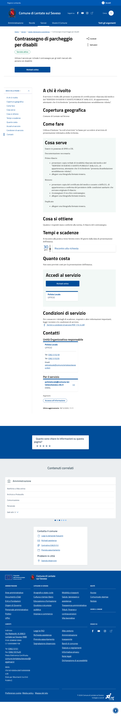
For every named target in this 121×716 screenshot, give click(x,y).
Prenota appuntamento (44, 639)
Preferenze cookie (13, 693)
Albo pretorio (67, 630)
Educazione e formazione (45, 601)
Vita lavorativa (68, 618)
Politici (8, 613)
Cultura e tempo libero (43, 596)
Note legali (66, 656)
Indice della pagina (12, 91)
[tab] (55, 520)
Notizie (93, 601)
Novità (32, 23)
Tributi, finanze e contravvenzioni (69, 611)
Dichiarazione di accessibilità (74, 660)
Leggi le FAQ (39, 630)
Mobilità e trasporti (70, 592)
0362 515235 (53, 358)
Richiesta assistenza (43, 635)
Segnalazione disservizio (44, 643)
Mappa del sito (41, 693)
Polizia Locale (54, 294)
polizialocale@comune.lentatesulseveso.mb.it (60, 366)
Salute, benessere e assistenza (70, 599)
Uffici (7, 618)
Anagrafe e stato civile (43, 592)
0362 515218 (53, 354)
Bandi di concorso (70, 643)
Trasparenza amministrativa (74, 605)
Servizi (43, 23)
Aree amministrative (14, 592)
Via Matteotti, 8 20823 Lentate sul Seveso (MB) (16, 635)
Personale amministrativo (16, 609)
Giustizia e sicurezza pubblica (42, 607)
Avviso (93, 592)
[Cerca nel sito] (111, 13)
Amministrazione (15, 23)
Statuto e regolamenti (71, 647)
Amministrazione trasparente (69, 637)
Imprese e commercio (43, 613)
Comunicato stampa (99, 596)
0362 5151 (13, 648)
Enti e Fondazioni (13, 601)
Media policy (28, 693)
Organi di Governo (13, 605)
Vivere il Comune (59, 23)
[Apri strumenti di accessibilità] (115, 710)
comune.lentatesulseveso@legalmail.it (18, 660)
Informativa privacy (70, 652)
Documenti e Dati (13, 596)
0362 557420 (15, 652)
